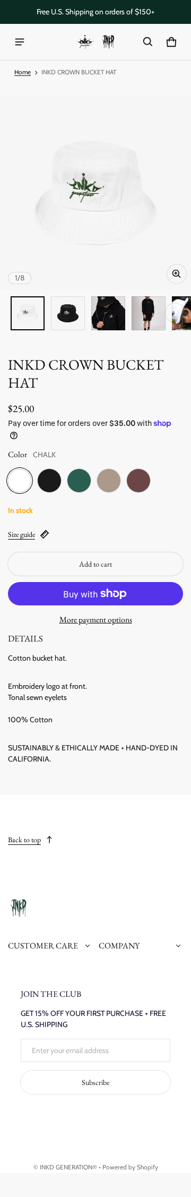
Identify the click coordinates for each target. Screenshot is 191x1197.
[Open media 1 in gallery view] (28, 313)
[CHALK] (19, 480)
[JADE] (79, 480)
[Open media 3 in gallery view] (108, 313)
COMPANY (119, 945)
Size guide (21, 534)
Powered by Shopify (130, 1167)
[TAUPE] (108, 480)
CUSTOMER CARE (43, 945)
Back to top (24, 839)
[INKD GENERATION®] (95, 42)
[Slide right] (175, 312)
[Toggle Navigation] (19, 42)
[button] (148, 42)
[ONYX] (49, 480)
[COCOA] (138, 480)
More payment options (95, 619)
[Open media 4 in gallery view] (149, 313)
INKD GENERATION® (68, 1167)
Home (22, 72)
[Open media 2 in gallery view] (68, 313)
